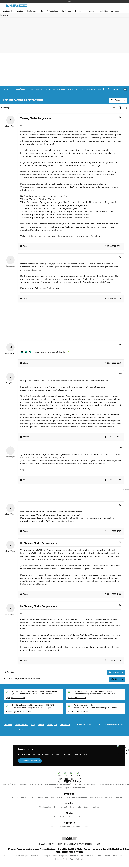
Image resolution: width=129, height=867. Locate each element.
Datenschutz (65, 725)
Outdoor (123, 856)
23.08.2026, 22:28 (79, 698)
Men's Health (97, 856)
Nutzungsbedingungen (47, 784)
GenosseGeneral (10, 614)
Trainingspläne (8, 11)
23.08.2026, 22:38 (18, 698)
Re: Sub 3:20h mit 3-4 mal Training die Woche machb (34, 691)
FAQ (33, 725)
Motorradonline (111, 856)
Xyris (8, 698)
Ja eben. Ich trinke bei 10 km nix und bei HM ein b (32, 694)
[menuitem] (116, 89)
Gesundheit (79, 11)
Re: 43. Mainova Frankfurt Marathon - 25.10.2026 (33, 705)
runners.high (11, 712)
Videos (91, 11)
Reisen (53, 797)
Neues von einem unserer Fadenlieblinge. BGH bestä (95, 708)
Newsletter (95, 807)
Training (19, 11)
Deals (86, 807)
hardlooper (10, 266)
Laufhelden (103, 11)
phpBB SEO (20, 730)
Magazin (15, 797)
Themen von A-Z (60, 807)
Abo (22, 797)
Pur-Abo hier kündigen (78, 797)
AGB (34, 784)
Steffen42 (71, 712)
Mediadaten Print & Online (63, 817)
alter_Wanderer (10, 126)
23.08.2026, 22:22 (24, 712)
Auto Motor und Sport (20, 856)
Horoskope (114, 11)
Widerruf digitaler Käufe (98, 797)
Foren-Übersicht (21, 725)
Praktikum (58, 788)
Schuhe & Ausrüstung (49, 11)
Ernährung (66, 11)
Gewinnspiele (75, 807)
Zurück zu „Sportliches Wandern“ (24, 679)
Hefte (61, 1)
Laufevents (31, 11)
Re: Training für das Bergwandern (38, 543)
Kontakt (4, 784)
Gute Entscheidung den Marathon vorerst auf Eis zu (95, 694)
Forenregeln (52, 725)
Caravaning (43, 856)
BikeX (33, 856)
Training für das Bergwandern (36, 118)
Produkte (68, 1)
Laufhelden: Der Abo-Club (37, 797)
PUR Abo (62, 797)
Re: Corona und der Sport (84, 705)
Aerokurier (4, 856)
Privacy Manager (105, 784)
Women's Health (76, 859)
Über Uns (13, 784)
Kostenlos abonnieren (30, 761)
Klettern (73, 856)
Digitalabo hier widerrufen (74, 788)
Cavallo (54, 856)
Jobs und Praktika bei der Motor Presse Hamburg (69, 826)
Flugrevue (63, 856)
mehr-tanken (84, 856)
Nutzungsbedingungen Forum (71, 784)
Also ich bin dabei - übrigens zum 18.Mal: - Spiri (31, 708)
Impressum (24, 784)
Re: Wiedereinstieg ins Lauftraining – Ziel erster (94, 691)
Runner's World (61, 859)
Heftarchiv (81, 817)
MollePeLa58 (10, 353)
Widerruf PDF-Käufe (119, 797)
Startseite (8, 725)
